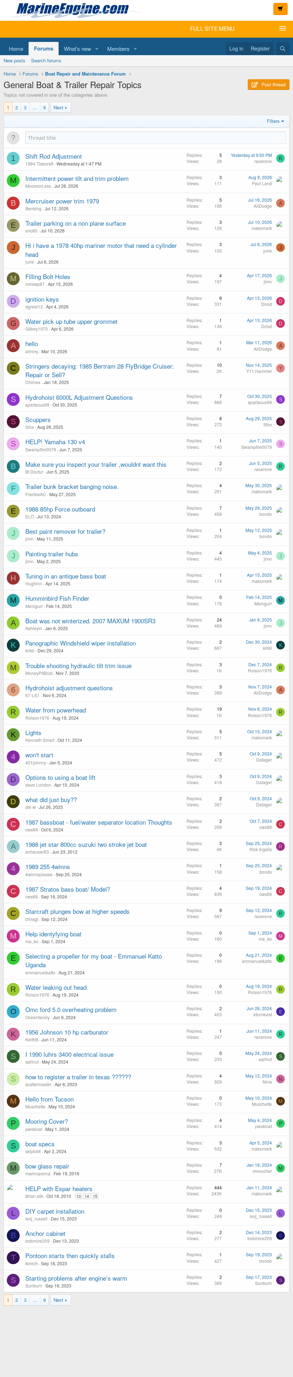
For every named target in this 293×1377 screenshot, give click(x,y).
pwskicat (33, 1129)
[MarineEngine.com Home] (122, 10)
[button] (97, 48)
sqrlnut (32, 1062)
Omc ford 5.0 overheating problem (70, 1009)
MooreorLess (38, 186)
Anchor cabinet (45, 1233)
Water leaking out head (55, 987)
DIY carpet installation (54, 1210)
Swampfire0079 (40, 449)
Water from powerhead (55, 709)
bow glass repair (47, 1165)
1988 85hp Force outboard (60, 508)
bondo (265, 514)
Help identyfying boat (53, 933)
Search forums (46, 60)
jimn (268, 281)
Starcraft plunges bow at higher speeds (77, 911)
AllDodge (263, 206)
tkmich (31, 1263)
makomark (262, 228)
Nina (267, 1082)
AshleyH (33, 628)
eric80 (31, 230)
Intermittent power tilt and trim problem (77, 178)
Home (16, 48)
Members (118, 48)
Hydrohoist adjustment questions (69, 687)
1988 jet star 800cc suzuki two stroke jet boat (86, 844)
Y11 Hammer (259, 371)
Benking (33, 208)
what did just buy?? (51, 799)
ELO (29, 516)
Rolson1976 (260, 670)
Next (58, 107)
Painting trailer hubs (51, 553)
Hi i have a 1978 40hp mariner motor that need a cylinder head (101, 249)
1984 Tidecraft (39, 163)
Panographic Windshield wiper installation (80, 642)
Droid (266, 304)
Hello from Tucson (49, 1098)
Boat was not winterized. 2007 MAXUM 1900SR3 (90, 620)
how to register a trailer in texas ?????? (78, 1076)
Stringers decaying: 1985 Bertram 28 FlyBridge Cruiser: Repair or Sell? (99, 370)
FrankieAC (35, 494)
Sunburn (33, 1285)
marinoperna (37, 1173)
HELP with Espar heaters (59, 1188)
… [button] (35, 107)
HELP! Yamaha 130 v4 (55, 441)
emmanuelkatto (40, 972)
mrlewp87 (35, 284)
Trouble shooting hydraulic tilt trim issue (78, 665)
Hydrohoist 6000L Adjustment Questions (79, 397)
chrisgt (31, 919)
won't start (39, 754)
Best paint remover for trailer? (65, 531)
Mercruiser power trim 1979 (62, 200)
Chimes (32, 382)
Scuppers (38, 419)
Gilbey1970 (36, 329)
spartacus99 (37, 405)
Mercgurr (34, 606)
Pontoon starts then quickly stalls (70, 1255)
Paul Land (262, 183)
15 (95, 1196)
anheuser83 (37, 852)
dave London (38, 785)
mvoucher (262, 1171)
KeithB (31, 1039)
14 (87, 1196)
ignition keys (42, 298)
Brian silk (34, 1196)
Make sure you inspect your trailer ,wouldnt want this (96, 464)
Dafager (264, 760)
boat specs (40, 1143)
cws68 (31, 829)
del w (30, 807)
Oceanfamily (37, 1017)
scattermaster (38, 1084)
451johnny (35, 762)
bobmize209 (37, 1241)
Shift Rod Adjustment (53, 156)
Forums (43, 48)
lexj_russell (36, 1218)
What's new (77, 48)
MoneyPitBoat (39, 673)
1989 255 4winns (47, 866)
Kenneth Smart (39, 740)
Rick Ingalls (260, 849)
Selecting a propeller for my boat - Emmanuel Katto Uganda (93, 960)
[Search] (282, 48)
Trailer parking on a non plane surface (75, 223)
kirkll (29, 650)
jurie (29, 262)
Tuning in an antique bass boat (65, 575)
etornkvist (262, 1014)
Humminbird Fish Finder (57, 598)
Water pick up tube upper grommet (71, 321)
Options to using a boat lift (60, 777)
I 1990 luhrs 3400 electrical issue (69, 1054)
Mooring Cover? (46, 1121)
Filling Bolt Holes (47, 276)
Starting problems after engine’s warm (76, 1277)
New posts (14, 60)
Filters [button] (273, 120)
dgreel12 (34, 306)
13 (78, 1196)
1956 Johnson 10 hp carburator (66, 1031)
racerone (263, 161)
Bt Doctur (34, 472)
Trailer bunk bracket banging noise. (72, 486)
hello (31, 343)
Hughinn (33, 583)
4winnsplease (39, 874)
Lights (33, 732)
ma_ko (32, 941)
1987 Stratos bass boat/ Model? (67, 888)
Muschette (35, 1106)
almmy (31, 351)
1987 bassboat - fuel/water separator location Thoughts (98, 821)
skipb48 (33, 1151)
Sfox (29, 427)
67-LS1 (32, 695)
